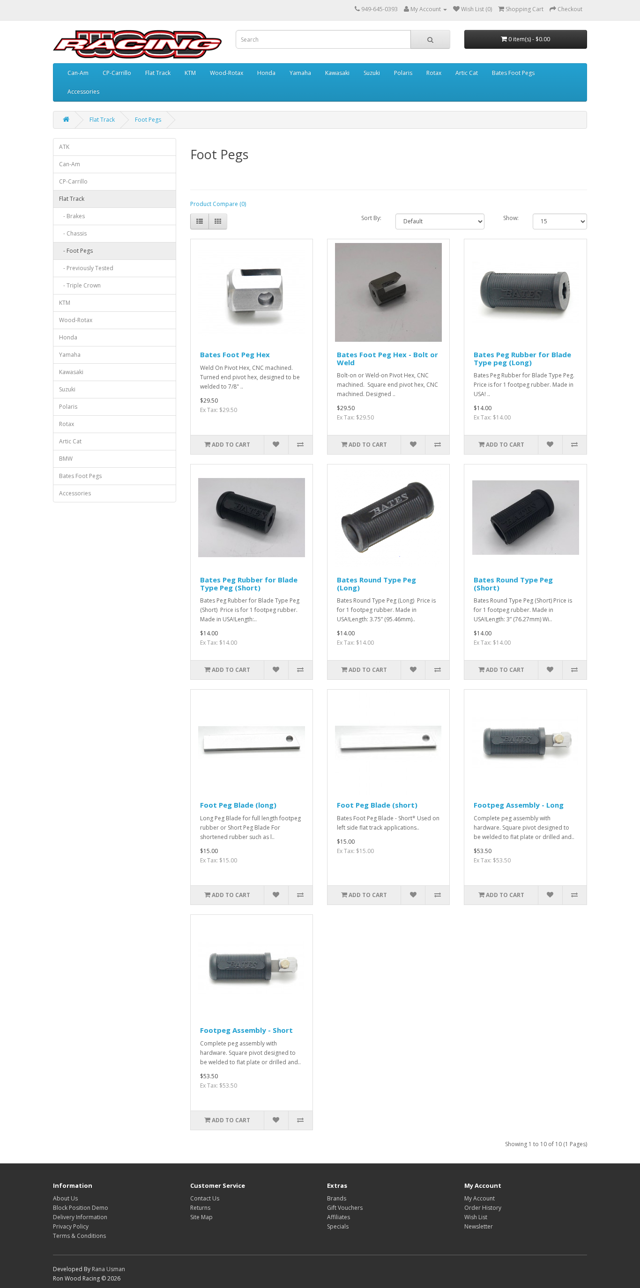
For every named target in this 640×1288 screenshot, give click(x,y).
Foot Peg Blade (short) (377, 805)
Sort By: (371, 218)
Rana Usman (108, 1269)
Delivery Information (80, 1217)
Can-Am (78, 73)
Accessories (83, 92)
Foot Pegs (148, 120)
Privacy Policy (71, 1226)
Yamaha (300, 73)
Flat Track (158, 73)
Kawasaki (337, 73)
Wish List (475, 1217)
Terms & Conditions (79, 1236)
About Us (65, 1198)
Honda (266, 73)
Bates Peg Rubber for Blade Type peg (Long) (522, 358)
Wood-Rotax (226, 73)
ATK (64, 147)
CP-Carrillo (117, 73)
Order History (482, 1208)
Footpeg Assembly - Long (519, 805)
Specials (338, 1226)
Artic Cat (466, 73)
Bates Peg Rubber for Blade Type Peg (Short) (249, 583)
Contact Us (204, 1198)
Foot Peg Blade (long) (238, 805)
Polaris (403, 73)
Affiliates (338, 1217)
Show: (511, 218)
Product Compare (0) (218, 204)
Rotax (433, 73)
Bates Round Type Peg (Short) (513, 583)
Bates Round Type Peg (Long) (376, 583)
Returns (200, 1208)
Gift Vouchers (345, 1208)
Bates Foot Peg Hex (235, 354)
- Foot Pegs (76, 251)
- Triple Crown (80, 285)
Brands (336, 1198)
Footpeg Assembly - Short (246, 1030)
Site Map (201, 1217)
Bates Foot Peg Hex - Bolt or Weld (387, 358)
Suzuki (372, 73)
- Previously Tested (86, 268)
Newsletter (478, 1226)
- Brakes (72, 216)
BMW (66, 459)
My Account (479, 1198)
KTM (190, 73)
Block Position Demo (80, 1208)
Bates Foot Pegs (513, 73)
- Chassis (73, 233)
